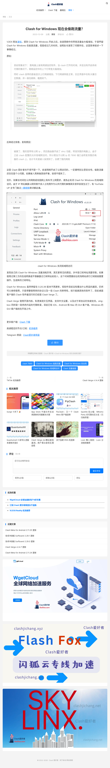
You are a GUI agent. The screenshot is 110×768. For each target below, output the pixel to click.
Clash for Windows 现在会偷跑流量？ (55, 29)
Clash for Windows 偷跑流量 (48, 363)
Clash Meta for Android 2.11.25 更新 (20, 530)
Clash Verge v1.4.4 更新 (93, 380)
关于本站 (63, 760)
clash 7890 (27, 363)
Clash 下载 (52, 10)
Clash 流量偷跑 (69, 368)
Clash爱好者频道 (31, 335)
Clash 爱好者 (55, 4)
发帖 (19, 41)
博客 (70, 10)
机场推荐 (40, 10)
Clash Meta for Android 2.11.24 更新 (20, 552)
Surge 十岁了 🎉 (14, 412)
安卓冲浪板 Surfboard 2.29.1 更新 (19, 536)
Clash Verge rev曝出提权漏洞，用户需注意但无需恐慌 (42, 443)
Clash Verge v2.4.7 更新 (15, 547)
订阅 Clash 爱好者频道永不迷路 (23, 505)
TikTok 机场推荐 (14, 380)
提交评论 (96, 471)
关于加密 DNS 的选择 (65, 440)
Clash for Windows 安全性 (75, 363)
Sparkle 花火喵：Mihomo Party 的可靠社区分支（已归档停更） (92, 415)
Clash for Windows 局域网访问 (46, 368)
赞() (70, 34)
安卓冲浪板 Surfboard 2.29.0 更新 (20, 541)
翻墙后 (63, 10)
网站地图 (69, 760)
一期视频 (25, 188)
